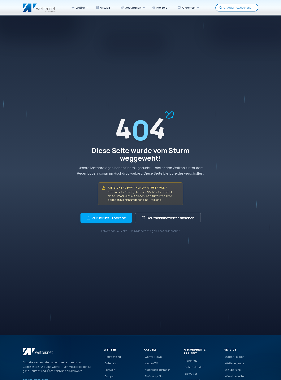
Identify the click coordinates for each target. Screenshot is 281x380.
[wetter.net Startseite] (39, 7)
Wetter (80, 8)
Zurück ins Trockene (109, 218)
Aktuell (105, 8)
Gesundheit (133, 8)
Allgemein (189, 8)
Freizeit (161, 8)
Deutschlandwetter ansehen (170, 218)
